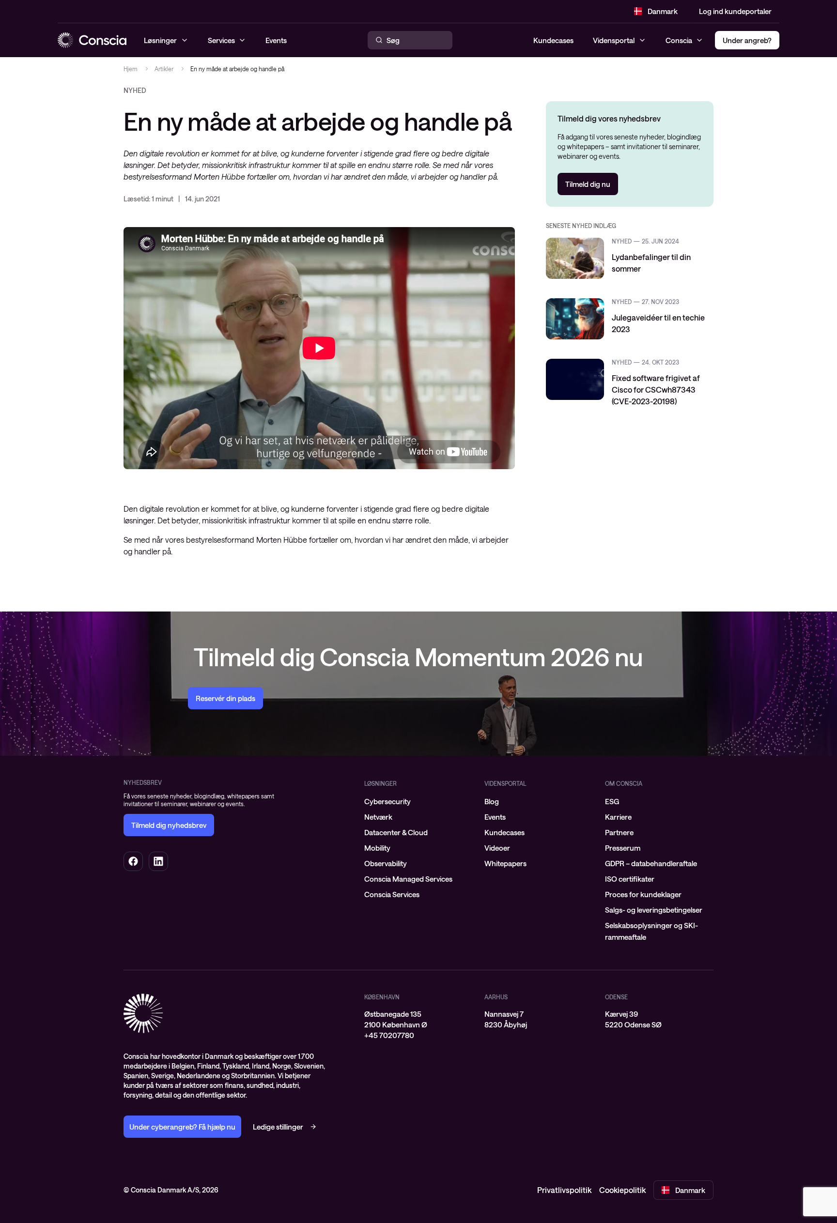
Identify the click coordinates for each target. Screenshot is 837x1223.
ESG (612, 801)
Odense (616, 997)
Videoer (497, 847)
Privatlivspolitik (564, 1189)
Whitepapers (505, 863)
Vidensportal (614, 40)
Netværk (378, 816)
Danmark (663, 11)
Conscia (679, 40)
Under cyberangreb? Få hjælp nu (182, 1126)
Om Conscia (623, 783)
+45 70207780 (389, 1035)
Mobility (377, 847)
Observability (385, 863)
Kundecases (553, 40)
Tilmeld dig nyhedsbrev (168, 825)
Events (495, 816)
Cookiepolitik (622, 1189)
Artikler (164, 68)
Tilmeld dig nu (587, 184)
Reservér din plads (225, 698)
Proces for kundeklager (643, 894)
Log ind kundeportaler (735, 11)
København (382, 997)
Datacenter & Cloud (396, 832)
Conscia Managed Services (408, 878)
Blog (491, 801)
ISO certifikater (629, 878)
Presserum (622, 847)
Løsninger (380, 783)
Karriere (618, 816)
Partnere (619, 832)
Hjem (131, 68)
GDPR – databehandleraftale (651, 863)
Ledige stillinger (278, 1126)
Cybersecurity (387, 801)
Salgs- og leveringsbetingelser (653, 909)
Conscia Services (391, 894)
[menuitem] (418, 801)
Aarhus (496, 997)
